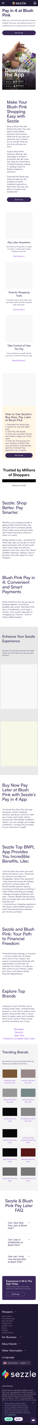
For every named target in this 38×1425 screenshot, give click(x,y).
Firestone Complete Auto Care (19, 1038)
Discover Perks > (19, 309)
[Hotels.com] (9, 1073)
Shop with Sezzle (7, 1321)
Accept (8, 1419)
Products (5, 1330)
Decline (18, 1419)
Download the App (8, 1319)
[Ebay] (9, 1152)
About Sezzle (9, 1343)
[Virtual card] (19, 225)
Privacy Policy (12, 1414)
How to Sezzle (6, 1316)
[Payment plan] (19, 328)
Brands (4, 1328)
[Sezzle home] (19, 3)
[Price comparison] (19, 275)
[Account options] (35, 3)
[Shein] (28, 1171)
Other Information (12, 1350)
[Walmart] (9, 1093)
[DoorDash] (28, 1112)
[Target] (9, 1171)
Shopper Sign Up (7, 1333)
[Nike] (28, 1152)
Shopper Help (6, 1323)
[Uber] (9, 1133)
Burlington (19, 1029)
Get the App (19, 33)
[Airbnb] (28, 1093)
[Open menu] (3, 3)
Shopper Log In (7, 1326)
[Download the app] (19, 1288)
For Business (9, 1337)
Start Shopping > (19, 256)
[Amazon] (28, 1073)
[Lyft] (9, 1112)
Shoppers (7, 1311)
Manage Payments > (19, 360)
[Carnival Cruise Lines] (28, 1131)
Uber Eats (19, 1035)
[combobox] (16, 1363)
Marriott (19, 1032)
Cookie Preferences (7, 1386)
